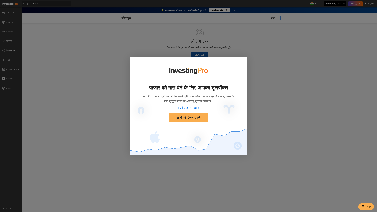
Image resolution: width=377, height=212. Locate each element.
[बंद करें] (243, 61)
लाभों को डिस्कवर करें (188, 117)
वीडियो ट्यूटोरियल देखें (187, 108)
